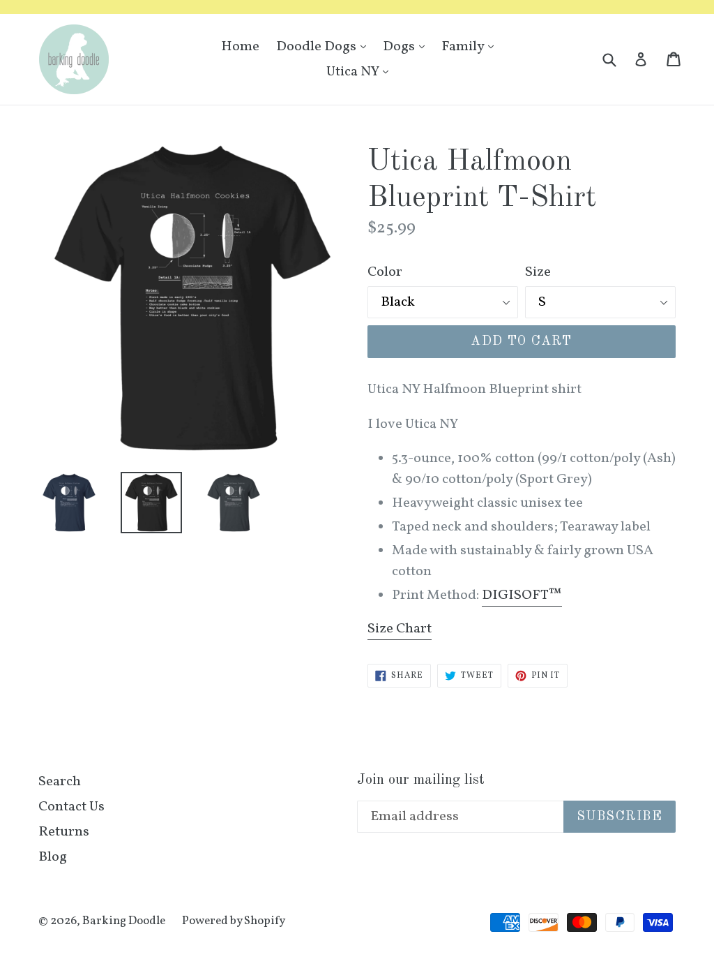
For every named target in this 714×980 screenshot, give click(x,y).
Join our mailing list (421, 780)
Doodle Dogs (324, 46)
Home (240, 47)
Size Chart (399, 629)
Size (538, 272)
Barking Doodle (123, 921)
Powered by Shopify (233, 921)
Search (59, 782)
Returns (63, 832)
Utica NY (360, 71)
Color (384, 272)
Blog (52, 857)
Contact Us (71, 807)
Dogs (407, 46)
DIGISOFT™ (522, 595)
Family (471, 46)
